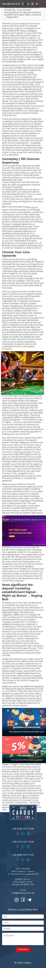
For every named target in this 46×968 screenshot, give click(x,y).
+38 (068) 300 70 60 (23, 855)
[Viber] (17, 833)
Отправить (23, 949)
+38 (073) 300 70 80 (23, 841)
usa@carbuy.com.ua (23, 893)
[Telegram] (28, 833)
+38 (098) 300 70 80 (11, 4)
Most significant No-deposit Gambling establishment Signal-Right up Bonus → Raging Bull (22, 14)
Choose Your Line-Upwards (17, 10)
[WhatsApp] (23, 833)
